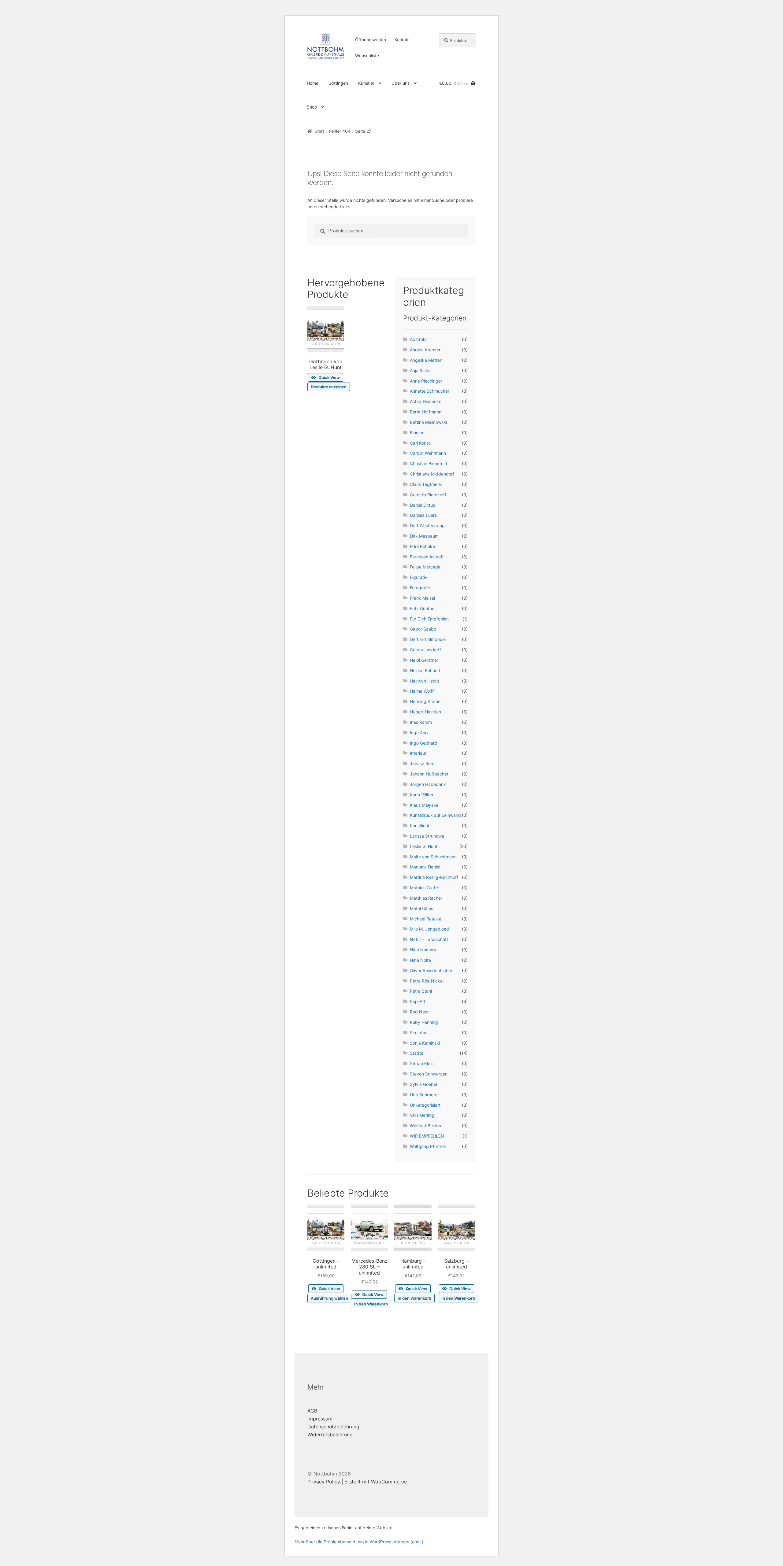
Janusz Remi (422, 763)
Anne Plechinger (426, 380)
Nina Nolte (420, 960)
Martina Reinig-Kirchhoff (434, 877)
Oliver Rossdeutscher (431, 970)
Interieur (418, 753)
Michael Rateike (425, 918)
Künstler (366, 83)
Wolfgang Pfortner (428, 1146)
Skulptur (418, 1032)
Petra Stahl (421, 991)
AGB (312, 1411)
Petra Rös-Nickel (426, 980)
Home (312, 83)
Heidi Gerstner (424, 660)
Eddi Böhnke (422, 546)
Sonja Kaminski (425, 1043)
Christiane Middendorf (432, 473)
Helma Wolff (422, 691)
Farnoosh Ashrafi (426, 556)
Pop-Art (417, 1001)
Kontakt (402, 39)
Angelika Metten (426, 360)
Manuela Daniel (425, 866)
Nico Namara (423, 949)
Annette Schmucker (429, 391)
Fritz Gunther (423, 608)
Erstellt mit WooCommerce (375, 1482)
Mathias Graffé (424, 887)
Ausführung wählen (329, 1298)
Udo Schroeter (424, 1094)
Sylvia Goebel (423, 1084)
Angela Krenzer (425, 349)
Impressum (319, 1419)
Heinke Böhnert (425, 670)
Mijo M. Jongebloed (429, 928)
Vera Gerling (422, 1115)
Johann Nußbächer (429, 773)
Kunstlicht (419, 825)
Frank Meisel (422, 598)
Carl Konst (420, 443)
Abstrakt (418, 339)
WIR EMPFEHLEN (427, 1135)
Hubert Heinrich (425, 711)
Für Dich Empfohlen (429, 618)
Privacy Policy (323, 1482)
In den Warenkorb (371, 1303)
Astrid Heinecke (425, 401)
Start (319, 131)
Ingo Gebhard (423, 743)
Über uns (401, 83)
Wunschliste (367, 55)
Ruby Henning (424, 1022)
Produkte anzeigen (329, 386)
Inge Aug (419, 732)
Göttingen (338, 83)
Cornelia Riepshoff (428, 494)
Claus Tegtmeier (426, 484)
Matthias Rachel (426, 898)
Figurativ (418, 577)
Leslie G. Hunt (423, 846)
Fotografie (420, 587)
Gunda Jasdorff (425, 649)
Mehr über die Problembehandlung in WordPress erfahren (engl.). (360, 1541)
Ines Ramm (421, 722)
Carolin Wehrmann (428, 453)
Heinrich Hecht (424, 680)
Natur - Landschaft (429, 939)
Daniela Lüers (423, 515)
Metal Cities (421, 908)
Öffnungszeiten (370, 39)
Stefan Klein (422, 1063)
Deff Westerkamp (427, 525)
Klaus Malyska (424, 805)
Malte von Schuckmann (433, 856)
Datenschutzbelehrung (333, 1426)
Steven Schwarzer (428, 1073)
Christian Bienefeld (428, 463)
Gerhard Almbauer (428, 639)
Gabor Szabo (423, 628)
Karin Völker (421, 794)
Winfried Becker (426, 1125)
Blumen (417, 432)
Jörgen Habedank (428, 784)
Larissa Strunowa (427, 836)
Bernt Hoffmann (425, 411)
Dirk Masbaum (424, 536)
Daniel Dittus (422, 505)
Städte (416, 1053)
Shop (312, 106)
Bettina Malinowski (428, 422)
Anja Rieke (420, 370)
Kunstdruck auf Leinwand (435, 815)
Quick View (329, 377)
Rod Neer (419, 1011)
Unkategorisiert (425, 1105)
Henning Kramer (426, 701)
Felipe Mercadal (425, 566)
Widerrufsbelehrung (330, 1434)
